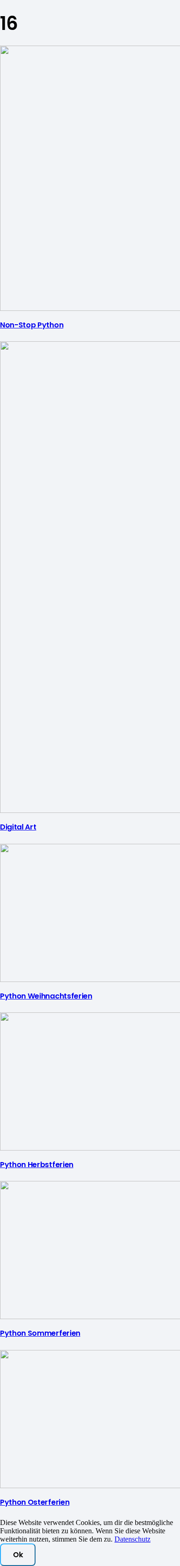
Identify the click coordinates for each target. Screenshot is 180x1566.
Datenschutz (132, 1539)
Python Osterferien (34, 1502)
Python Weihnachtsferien (46, 996)
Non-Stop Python (31, 325)
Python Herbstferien (36, 1164)
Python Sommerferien (40, 1333)
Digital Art (18, 827)
